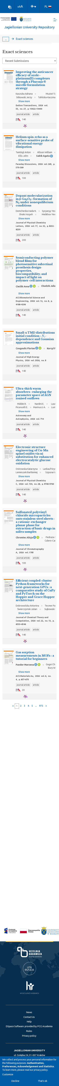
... (6, 39)
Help (29, 1021)
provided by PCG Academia (38, 1026)
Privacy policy (29, 1035)
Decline (15, 1081)
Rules (29, 1031)
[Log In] (33, 6)
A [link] (18, 7)
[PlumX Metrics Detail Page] (27, 126)
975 (41, 705)
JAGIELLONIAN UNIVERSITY (29, 1050)
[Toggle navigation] (55, 19)
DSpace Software (15, 1026)
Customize (7, 1074)
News (29, 1012)
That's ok (42, 1081)
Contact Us (29, 1017)
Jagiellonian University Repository (29, 27)
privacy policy (41, 1070)
